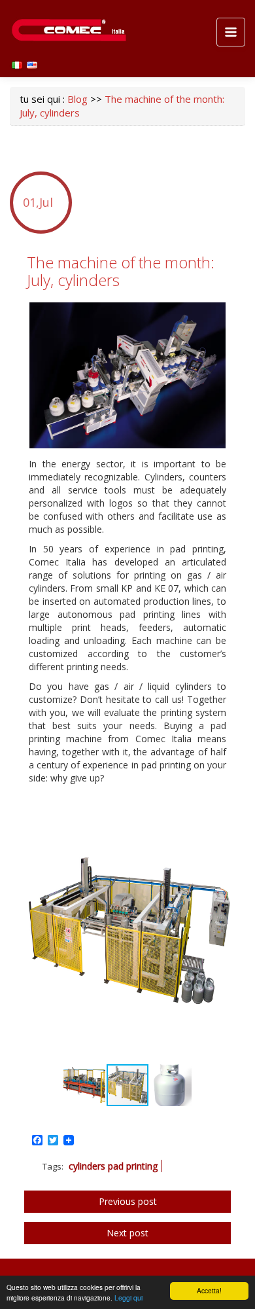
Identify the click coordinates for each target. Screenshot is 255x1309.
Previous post (128, 1201)
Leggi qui (128, 1297)
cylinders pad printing (113, 1166)
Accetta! (209, 1290)
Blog (77, 98)
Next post (127, 1233)
